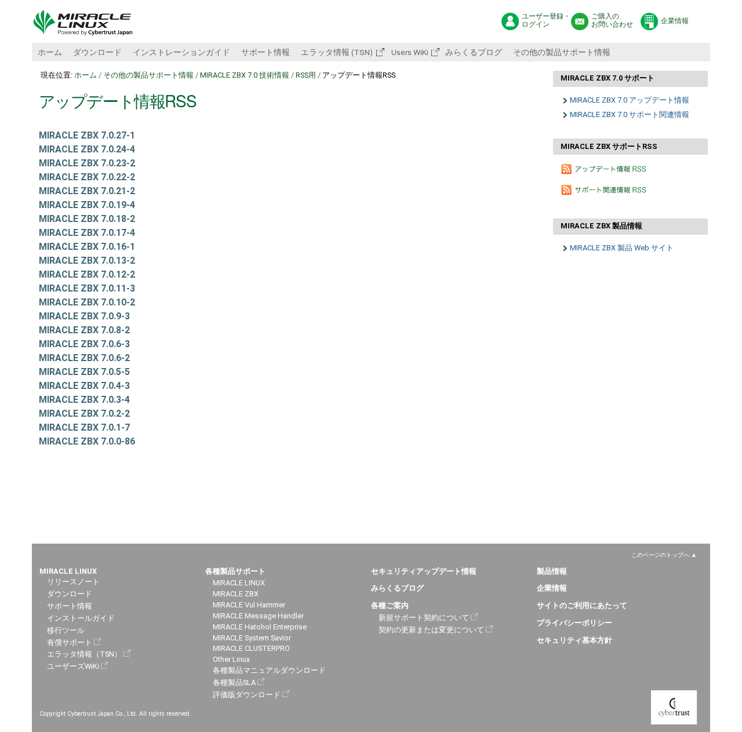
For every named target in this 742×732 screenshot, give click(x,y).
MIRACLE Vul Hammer (249, 604)
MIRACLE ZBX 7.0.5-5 (84, 371)
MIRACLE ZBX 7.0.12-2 (87, 274)
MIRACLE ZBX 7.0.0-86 (87, 441)
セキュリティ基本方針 (574, 640)
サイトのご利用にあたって (582, 605)
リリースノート (73, 581)
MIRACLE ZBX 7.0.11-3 (87, 288)
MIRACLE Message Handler (258, 615)
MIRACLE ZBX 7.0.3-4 (84, 399)
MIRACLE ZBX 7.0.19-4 (87, 204)
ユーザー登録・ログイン (546, 20)
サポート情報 (265, 52)
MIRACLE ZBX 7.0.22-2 (87, 177)
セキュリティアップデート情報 (424, 571)
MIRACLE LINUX (239, 582)
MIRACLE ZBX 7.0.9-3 (84, 316)
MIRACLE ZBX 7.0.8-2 (84, 330)
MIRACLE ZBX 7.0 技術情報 (244, 75)
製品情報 (552, 571)
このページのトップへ (660, 555)
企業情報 (675, 21)
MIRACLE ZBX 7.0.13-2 (87, 260)
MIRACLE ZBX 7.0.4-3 (84, 385)
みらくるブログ (473, 52)
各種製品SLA (234, 682)
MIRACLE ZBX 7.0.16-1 (87, 246)
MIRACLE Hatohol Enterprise (260, 626)
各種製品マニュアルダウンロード (269, 670)
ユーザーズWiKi (73, 666)
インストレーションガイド (181, 52)
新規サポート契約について (424, 617)
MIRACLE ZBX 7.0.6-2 (84, 357)
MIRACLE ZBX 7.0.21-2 (87, 190)
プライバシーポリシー (574, 622)
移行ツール (66, 630)
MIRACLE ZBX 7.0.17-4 (87, 232)
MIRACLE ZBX (236, 593)
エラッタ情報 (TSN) (337, 52)
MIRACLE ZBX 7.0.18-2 (87, 218)
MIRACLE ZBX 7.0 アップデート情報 (629, 100)
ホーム (50, 52)
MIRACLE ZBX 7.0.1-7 (84, 427)
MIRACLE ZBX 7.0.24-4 (87, 149)
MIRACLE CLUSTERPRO (251, 648)
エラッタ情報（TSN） (84, 654)
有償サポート (69, 642)
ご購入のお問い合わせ (612, 20)
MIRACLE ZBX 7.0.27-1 (87, 135)
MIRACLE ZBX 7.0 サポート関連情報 (629, 114)
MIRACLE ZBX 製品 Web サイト (622, 247)
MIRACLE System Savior (252, 637)
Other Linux (231, 659)
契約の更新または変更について (431, 629)
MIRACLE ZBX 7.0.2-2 (84, 413)
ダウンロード (97, 52)
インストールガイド (81, 618)
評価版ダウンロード (247, 694)
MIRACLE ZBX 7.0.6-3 (84, 343)
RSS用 (306, 75)
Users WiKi (409, 52)
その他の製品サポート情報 (561, 52)
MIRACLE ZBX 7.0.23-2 (87, 163)
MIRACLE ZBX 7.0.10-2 (87, 302)
